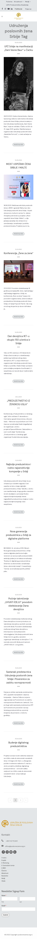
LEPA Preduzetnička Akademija (17, 5)
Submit (5, 915)
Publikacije (18, 9)
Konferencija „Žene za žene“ (18, 253)
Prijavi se (28, 9)
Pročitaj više (18, 144)
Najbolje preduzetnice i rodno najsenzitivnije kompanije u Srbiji (18, 468)
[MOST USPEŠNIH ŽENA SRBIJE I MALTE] (18, 187)
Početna (9, 2)
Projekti (3, 860)
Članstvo (4, 871)
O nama (3, 858)
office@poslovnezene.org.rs (15, 846)
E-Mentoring (5, 863)
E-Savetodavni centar (8, 865)
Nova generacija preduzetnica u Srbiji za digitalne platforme (18, 535)
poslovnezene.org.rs (25, 935)
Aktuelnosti (18, 2)
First (3, 902)
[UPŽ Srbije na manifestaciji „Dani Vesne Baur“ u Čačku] (18, 83)
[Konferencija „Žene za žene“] (18, 271)
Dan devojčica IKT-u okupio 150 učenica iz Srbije (18, 340)
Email (4, 906)
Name (4, 895)
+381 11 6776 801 (12, 841)
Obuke (3, 881)
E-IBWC (3, 868)
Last (21, 902)
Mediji (27, 2)
